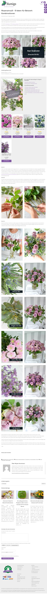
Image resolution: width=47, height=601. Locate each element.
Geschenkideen (33, 459)
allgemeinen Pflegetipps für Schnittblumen (9, 174)
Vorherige (4, 483)
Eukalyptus (28, 459)
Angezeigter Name (3, 548)
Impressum (34, 584)
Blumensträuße (21, 459)
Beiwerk (16, 459)
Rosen (37, 459)
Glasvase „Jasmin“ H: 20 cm (30, 82)
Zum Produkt (6, 136)
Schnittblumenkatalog (35, 569)
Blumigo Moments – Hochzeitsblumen (35, 572)
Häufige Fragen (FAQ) (21, 578)
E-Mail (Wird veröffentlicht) (7, 552)
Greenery (33, 568)
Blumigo (33, 565)
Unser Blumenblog (20, 565)
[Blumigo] (8, 4)
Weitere (43, 483)
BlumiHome (4, 459)
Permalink (8, 460)
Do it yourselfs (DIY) (10, 459)
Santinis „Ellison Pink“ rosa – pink (33, 91)
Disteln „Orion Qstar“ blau (30, 88)
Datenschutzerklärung (14, 556)
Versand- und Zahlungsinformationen (36, 578)
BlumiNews (19, 569)
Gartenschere (34, 83)
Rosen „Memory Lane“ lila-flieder (32, 87)
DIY (25, 459)
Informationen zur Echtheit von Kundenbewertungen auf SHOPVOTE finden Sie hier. (23, 591)
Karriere (18, 581)
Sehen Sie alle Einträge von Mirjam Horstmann (20, 473)
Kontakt (18, 575)
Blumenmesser (27, 83)
